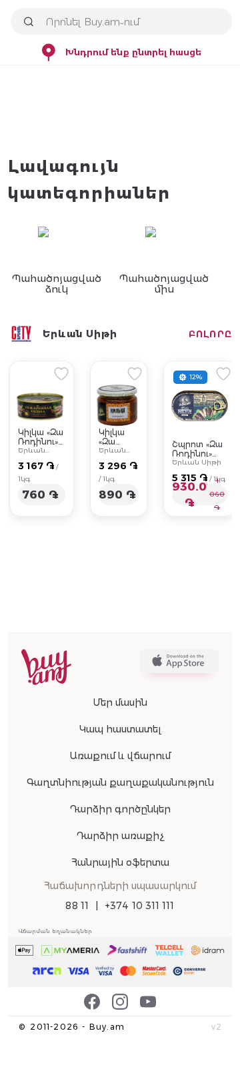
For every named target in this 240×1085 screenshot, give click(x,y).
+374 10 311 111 (140, 906)
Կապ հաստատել (120, 729)
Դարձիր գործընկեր (120, 809)
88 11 (77, 906)
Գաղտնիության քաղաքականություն (120, 782)
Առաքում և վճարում (120, 756)
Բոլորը (210, 334)
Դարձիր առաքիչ (120, 836)
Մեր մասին (120, 702)
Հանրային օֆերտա (120, 862)
